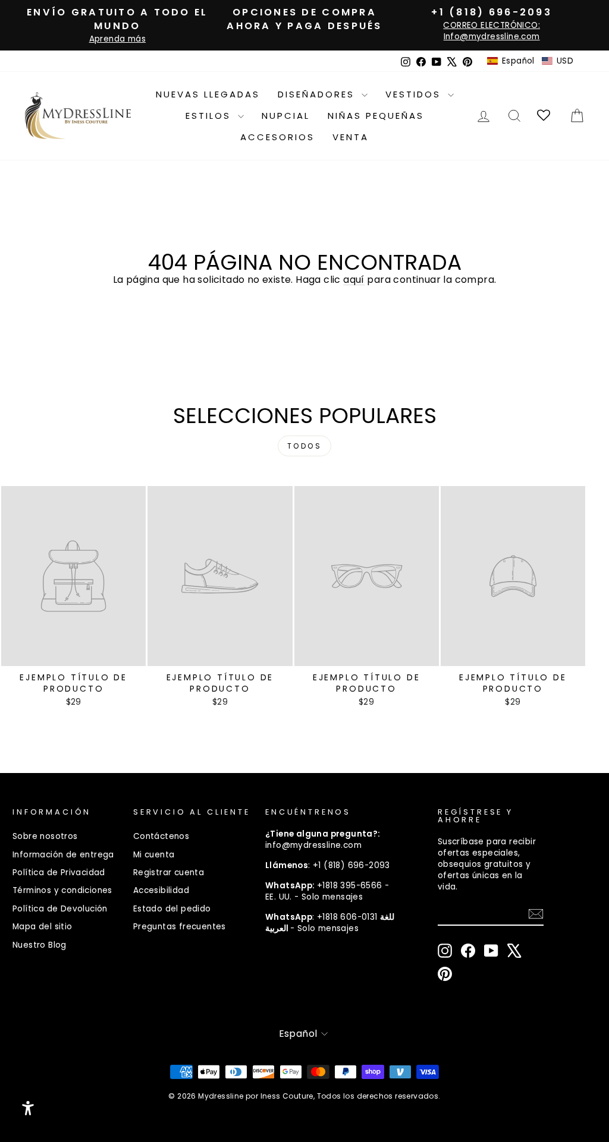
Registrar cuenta (168, 872)
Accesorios (277, 137)
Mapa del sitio (42, 926)
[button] (530, 61)
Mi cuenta (154, 854)
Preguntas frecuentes (179, 926)
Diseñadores (318, 94)
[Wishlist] (544, 115)
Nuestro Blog (39, 945)
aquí (354, 279)
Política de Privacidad (58, 872)
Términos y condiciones (62, 890)
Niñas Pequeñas (376, 115)
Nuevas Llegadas (208, 94)
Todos (304, 446)
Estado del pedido (172, 908)
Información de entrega (63, 854)
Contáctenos (161, 836)
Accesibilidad (161, 890)
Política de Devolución (60, 908)
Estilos (210, 115)
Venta (350, 137)
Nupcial (286, 115)
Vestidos (415, 94)
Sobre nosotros (45, 836)
